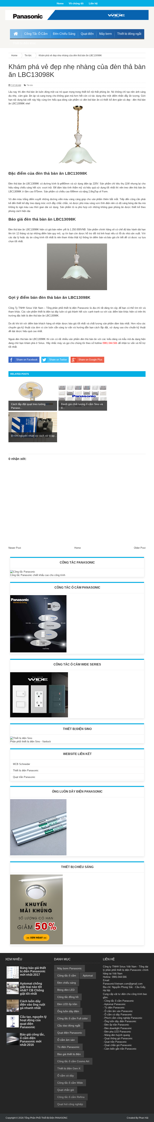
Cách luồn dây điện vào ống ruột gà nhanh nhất (32, 1005)
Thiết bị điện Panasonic (25, 770)
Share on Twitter (58, 359)
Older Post (140, 547)
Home (60, 3)
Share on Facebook (27, 359)
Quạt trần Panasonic (24, 777)
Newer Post (14, 547)
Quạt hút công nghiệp (70, 1104)
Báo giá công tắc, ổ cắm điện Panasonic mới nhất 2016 (32, 1039)
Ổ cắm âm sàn (66, 1039)
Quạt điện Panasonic (69, 1032)
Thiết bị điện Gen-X (68, 1068)
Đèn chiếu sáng (66, 982)
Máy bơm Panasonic (69, 968)
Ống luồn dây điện (68, 1011)
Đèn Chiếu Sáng (64, 33)
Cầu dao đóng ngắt (68, 1025)
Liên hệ (93, 3)
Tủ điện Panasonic (68, 1046)
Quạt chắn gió (65, 1089)
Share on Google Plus (90, 359)
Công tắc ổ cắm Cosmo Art (73, 1061)
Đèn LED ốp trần (67, 1004)
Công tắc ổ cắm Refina (71, 1096)
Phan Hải (143, 1118)
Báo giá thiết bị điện (69, 1054)
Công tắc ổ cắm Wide (70, 1082)
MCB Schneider (21, 764)
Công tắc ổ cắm (66, 975)
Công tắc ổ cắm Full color (72, 1018)
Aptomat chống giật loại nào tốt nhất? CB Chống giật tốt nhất (32, 988)
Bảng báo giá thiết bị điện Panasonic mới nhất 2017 (33, 971)
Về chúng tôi (76, 3)
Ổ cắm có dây (65, 1075)
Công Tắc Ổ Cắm (36, 33)
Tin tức (30, 85)
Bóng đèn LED (66, 989)
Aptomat (88, 975)
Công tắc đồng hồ (68, 996)
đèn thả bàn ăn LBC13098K (61, 173)
